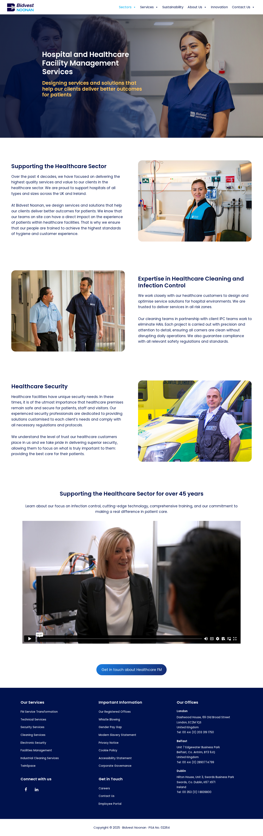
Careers (104, 788)
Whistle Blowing (109, 720)
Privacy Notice (109, 743)
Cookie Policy (108, 750)
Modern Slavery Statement (117, 735)
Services (147, 7)
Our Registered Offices (115, 712)
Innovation (219, 7)
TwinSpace (28, 766)
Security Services (32, 727)
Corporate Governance (115, 766)
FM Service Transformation (39, 712)
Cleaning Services (33, 735)
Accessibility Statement (115, 758)
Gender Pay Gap (110, 727)
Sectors (125, 7)
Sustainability (172, 7)
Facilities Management (36, 750)
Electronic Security (33, 743)
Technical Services (33, 720)
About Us (195, 7)
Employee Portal (110, 804)
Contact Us (241, 7)
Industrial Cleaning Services (40, 758)
